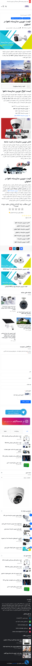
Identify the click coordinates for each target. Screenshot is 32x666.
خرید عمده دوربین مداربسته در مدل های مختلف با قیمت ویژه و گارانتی (8, 308)
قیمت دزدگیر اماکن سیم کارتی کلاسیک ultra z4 (11, 437)
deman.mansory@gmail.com (18, 632)
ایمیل (30, 378)
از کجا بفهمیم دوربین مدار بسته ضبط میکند (12, 646)
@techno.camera (19, 628)
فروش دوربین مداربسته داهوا (21, 236)
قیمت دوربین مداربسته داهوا (22, 242)
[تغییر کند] (27, 6)
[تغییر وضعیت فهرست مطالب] (27, 86)
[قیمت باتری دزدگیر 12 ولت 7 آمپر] (26, 465)
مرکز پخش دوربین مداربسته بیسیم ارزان (13, 529)
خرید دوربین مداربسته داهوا (22, 223)
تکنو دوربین (14, 663)
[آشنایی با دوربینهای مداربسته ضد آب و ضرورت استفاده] (27, 542)
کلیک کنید (18, 621)
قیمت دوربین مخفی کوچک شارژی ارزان (13, 547)
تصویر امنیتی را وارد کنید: (18, 395)
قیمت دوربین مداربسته (23, 239)
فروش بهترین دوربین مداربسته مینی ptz (13, 515)
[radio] (22, 209)
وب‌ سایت (29, 384)
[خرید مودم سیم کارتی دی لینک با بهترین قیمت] (27, 642)
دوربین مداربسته (23, 15)
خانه (29, 15)
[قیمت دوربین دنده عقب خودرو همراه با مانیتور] (26, 451)
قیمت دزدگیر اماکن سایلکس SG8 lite (13, 443)
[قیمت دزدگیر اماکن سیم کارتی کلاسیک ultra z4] (26, 438)
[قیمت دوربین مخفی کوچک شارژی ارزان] (27, 549)
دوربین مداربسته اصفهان (23, 226)
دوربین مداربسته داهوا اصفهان (21, 229)
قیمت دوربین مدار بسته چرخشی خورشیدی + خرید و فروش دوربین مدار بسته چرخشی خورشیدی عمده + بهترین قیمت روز (8, 336)
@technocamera (21, 625)
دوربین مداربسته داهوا (13, 191)
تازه (27, 431)
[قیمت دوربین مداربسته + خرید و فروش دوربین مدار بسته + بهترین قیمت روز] (24, 321)
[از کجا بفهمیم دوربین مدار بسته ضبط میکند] (27, 648)
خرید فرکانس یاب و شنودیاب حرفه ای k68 (12, 456)
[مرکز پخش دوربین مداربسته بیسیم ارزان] (27, 532)
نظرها (5, 431)
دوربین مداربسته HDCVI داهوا (21, 115)
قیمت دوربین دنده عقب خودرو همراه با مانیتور (12, 450)
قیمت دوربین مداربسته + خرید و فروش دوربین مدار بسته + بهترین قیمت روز (24, 327)
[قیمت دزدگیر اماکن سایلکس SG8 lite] (26, 445)
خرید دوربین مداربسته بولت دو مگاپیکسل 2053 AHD (24, 312)
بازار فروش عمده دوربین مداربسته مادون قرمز (12, 524)
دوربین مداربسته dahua (16, 18)
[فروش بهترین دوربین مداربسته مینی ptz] (27, 518)
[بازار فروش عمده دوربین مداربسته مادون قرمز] (27, 525)
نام (30, 372)
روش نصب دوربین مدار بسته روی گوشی (13, 653)
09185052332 (19, 618)
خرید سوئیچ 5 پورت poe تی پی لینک (20, 1)
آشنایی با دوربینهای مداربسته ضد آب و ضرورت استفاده (11, 539)
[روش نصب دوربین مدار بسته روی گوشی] (27, 655)
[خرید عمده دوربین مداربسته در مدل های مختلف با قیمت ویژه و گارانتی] (8, 300)
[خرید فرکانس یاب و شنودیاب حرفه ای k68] (26, 458)
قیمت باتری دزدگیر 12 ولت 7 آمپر (14, 463)
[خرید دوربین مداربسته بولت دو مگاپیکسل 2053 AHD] (24, 303)
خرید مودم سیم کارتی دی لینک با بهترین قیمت (13, 640)
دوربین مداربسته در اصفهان (22, 232)
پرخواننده (16, 431)
